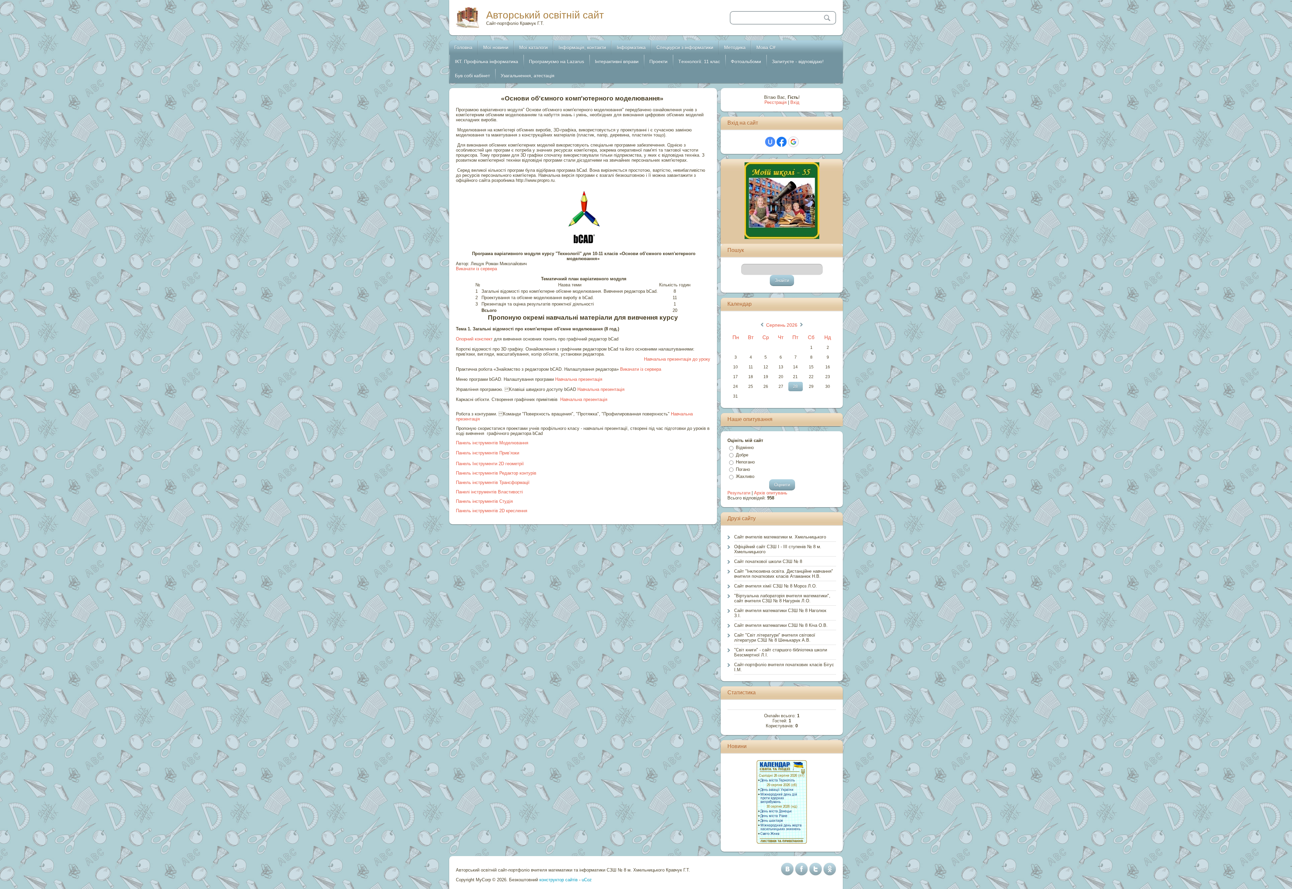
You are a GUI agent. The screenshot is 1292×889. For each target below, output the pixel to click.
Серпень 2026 (781, 325)
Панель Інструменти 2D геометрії (490, 463)
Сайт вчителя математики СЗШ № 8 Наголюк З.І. (780, 613)
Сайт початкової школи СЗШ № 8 (768, 561)
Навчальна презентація (578, 379)
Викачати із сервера (477, 268)
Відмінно (745, 447)
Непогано (745, 461)
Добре (742, 454)
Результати (738, 492)
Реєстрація (775, 102)
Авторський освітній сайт (545, 15)
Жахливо (745, 476)
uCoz (587, 879)
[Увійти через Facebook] (782, 142)
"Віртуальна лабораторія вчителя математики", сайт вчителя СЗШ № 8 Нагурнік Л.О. (782, 598)
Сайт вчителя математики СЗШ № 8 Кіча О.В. (781, 625)
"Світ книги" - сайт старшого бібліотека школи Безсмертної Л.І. (780, 652)
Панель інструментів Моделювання (492, 442)
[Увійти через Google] (793, 141)
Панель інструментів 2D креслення (491, 510)
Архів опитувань (770, 492)
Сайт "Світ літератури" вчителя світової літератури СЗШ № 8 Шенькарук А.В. (774, 638)
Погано (743, 469)
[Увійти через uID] (770, 142)
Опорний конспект (474, 338)
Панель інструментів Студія (484, 501)
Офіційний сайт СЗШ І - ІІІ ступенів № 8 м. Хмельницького (777, 549)
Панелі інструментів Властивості (489, 491)
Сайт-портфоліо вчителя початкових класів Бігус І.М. (784, 667)
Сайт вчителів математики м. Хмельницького (780, 536)
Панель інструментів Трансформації (493, 482)
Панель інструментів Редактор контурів (496, 473)
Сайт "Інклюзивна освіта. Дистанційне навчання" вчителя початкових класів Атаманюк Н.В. (783, 574)
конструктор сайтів (558, 879)
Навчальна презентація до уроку (677, 359)
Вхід (794, 102)
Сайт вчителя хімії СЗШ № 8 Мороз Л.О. (775, 586)
